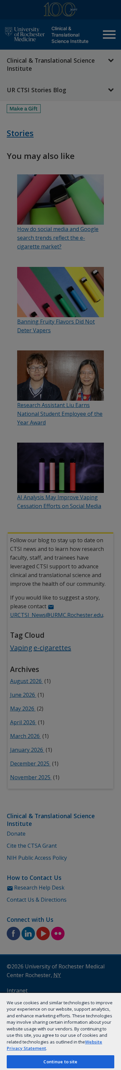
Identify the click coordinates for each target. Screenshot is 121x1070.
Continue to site (60, 1062)
